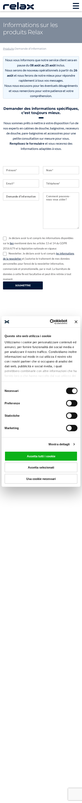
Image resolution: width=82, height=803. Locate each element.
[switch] (71, 403)
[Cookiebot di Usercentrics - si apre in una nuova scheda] (50, 321)
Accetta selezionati (41, 467)
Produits (8, 48)
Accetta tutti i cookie (41, 456)
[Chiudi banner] (76, 321)
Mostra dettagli (59, 444)
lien (12, 243)
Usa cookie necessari (41, 478)
